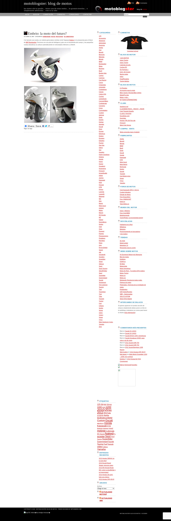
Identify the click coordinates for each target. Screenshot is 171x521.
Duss (100, 129)
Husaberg (102, 166)
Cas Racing (102, 80)
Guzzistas (123, 118)
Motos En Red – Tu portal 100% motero (132, 271)
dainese (101, 115)
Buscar (36, 14)
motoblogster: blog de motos (46, 509)
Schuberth (102, 254)
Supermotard (103, 278)
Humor (101, 164)
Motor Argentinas (125, 268)
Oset (100, 227)
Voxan (101, 317)
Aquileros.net (124, 106)
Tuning (101, 301)
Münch (101, 213)
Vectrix (101, 308)
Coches (101, 96)
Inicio (27, 14)
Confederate (103, 103)
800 (110, 404)
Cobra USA (102, 94)
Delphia (122, 359)
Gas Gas (101, 145)
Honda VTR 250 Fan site (127, 120)
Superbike (102, 275)
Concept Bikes (103, 101)
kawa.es (122, 201)
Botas (100, 66)
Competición (48, 14)
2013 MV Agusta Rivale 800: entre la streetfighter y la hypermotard (107, 470)
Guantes (101, 152)
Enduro (101, 136)
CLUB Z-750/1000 (125, 113)
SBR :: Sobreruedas (126, 294)
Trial (100, 294)
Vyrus (100, 320)
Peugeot (101, 231)
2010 (101, 409)
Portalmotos (123, 289)
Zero (100, 327)
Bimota (101, 59)
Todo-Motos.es (124, 204)
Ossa (100, 229)
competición (103, 99)
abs (109, 413)
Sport (100, 266)
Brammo (101, 68)
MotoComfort (124, 243)
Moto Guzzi (102, 206)
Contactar (87, 14)
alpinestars (102, 43)
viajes (101, 313)
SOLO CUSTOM (125, 296)
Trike (100, 296)
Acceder (144, 513)
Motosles (123, 229)
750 (108, 404)
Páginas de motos (125, 282)
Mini (100, 201)
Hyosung (102, 171)
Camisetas (61, 14)
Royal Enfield (103, 247)
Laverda (101, 192)
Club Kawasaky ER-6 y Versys (129, 190)
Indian (101, 175)
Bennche (102, 54)
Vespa (101, 310)
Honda (101, 159)
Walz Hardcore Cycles (106, 322)
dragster (101, 124)
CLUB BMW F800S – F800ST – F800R (132, 109)
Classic (101, 92)
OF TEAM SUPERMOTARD (128, 100)
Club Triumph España (127, 111)
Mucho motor (124, 74)
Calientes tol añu (125, 65)
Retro (100, 243)
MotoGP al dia (124, 95)
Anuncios (102, 45)
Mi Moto (122, 264)
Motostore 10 (124, 245)
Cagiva (101, 75)
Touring (101, 287)
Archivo (99, 486)
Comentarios (143, 3)
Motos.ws (123, 278)
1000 (99, 407)
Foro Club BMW (125, 213)
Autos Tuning (124, 60)
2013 (106, 413)
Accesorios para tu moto (127, 90)
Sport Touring (103, 268)
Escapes (101, 138)
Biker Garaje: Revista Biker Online (130, 93)
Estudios (101, 140)
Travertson (102, 292)
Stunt (100, 273)
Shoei (101, 261)
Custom (101, 113)
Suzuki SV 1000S (130, 331)
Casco (101, 82)
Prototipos (59, 36)
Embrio (71, 40)
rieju (100, 245)
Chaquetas (102, 85)
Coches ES (123, 67)
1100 (103, 407)
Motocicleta (123, 266)
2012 (100, 412)
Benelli (101, 52)
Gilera (101, 147)
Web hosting (124, 352)
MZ (100, 217)
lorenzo (100, 428)
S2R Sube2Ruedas (126, 292)
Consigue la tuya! (132, 51)
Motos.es (123, 275)
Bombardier (46, 36)
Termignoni (102, 282)
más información (130, 312)
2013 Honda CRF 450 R (106, 479)
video (100, 446)
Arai (100, 50)
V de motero (123, 234)
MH (100, 199)
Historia (101, 157)
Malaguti (101, 196)
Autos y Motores (125, 211)
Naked (101, 220)
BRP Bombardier (31, 42)
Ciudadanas (103, 89)
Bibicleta (101, 57)
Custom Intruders (125, 192)
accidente (100, 415)
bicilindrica (102, 418)
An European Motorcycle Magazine (131, 254)
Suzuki (101, 280)
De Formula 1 (124, 69)
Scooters (101, 257)
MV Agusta (102, 215)
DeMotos (123, 259)
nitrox (121, 76)
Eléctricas (102, 134)
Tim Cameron (103, 285)
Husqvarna (102, 168)
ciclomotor (102, 87)
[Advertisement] (66, 24)
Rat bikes (102, 240)
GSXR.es (123, 261)
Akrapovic (102, 41)
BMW (100, 61)
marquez (106, 428)
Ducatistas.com (124, 116)
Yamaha (101, 324)
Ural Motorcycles (125, 176)
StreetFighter (103, 271)
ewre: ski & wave (125, 72)
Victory (101, 315)
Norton (101, 224)
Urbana (101, 306)
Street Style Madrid (126, 299)
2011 (108, 409)
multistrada (110, 431)
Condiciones (74, 14)
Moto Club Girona (125, 125)
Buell (100, 71)
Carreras (101, 78)
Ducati (101, 127)
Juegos (101, 178)
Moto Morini (123, 164)
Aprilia (101, 47)
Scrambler (102, 259)
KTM (100, 187)
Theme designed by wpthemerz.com (69, 509)
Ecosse (101, 131)
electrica (100, 423)
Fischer (101, 143)
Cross (101, 108)
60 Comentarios (69, 36)
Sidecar (101, 264)
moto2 (111, 428)
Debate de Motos (125, 194)
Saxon (101, 250)
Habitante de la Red (126, 224)
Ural (100, 303)
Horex (101, 161)
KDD (100, 182)
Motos (53, 36)
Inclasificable (103, 173)
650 (105, 404)
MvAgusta (123, 167)
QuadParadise (124, 79)
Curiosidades (103, 110)
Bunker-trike (103, 73)
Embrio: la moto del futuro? (47, 33)
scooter (101, 436)
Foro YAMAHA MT (125, 199)
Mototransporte (124, 215)
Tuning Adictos (124, 81)
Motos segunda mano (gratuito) (130, 132)
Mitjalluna (123, 227)
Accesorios (102, 38)
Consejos (102, 106)
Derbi (100, 117)
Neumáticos (102, 222)
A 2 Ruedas (123, 88)
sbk (100, 252)
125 (100, 36)
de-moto (122, 241)
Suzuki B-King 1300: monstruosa (135, 336)
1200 (108, 407)
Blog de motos (124, 257)
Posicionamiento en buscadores (130, 231)
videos (105, 447)
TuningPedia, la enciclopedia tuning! (131, 218)
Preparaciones (103, 236)
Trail (100, 289)
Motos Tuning (124, 273)
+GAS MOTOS (124, 58)
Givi (100, 150)
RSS (132, 3)
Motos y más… (124, 97)
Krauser (101, 185)
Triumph (101, 299)
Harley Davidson (104, 154)
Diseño (101, 120)
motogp (101, 208)
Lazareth (101, 194)
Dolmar (101, 122)
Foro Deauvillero (125, 197)
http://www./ (123, 354)
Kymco (101, 189)
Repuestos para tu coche (128, 248)
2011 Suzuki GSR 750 (132, 343)
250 (102, 404)
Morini (101, 203)
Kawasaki (102, 180)
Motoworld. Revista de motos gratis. (131, 280)
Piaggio (101, 234)
